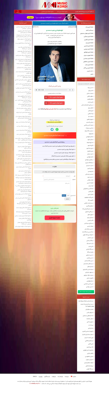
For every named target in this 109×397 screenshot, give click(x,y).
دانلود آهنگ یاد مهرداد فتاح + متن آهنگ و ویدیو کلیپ (23, 101)
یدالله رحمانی (90, 241)
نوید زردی (91, 186)
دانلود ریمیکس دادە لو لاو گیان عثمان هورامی (24, 68)
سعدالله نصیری (89, 163)
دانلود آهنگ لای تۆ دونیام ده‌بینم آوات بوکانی (23, 72)
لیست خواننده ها (86, 79)
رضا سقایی (90, 114)
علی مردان (90, 102)
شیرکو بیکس (90, 312)
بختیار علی (90, 328)
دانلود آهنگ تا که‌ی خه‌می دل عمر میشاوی (23, 198)
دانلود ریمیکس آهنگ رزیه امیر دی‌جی (24, 127)
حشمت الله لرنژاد (89, 131)
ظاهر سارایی (90, 353)
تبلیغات (54, 376)
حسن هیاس (90, 258)
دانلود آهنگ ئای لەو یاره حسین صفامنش (23, 131)
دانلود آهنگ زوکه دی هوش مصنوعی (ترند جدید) (24, 151)
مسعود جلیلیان (89, 272)
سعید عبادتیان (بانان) (87, 334)
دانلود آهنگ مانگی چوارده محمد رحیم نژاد (23, 208)
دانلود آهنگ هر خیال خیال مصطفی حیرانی (25, 171)
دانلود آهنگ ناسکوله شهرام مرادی (22, 226)
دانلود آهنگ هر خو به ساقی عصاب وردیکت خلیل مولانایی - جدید (23, 139)
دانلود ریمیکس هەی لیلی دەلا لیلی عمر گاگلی (23, 80)
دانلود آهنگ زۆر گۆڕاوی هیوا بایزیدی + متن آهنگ (24, 97)
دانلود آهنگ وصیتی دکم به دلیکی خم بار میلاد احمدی (23, 84)
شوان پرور (90, 108)
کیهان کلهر (90, 215)
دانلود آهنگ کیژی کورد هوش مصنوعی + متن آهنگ (24, 223)
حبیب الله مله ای (89, 261)
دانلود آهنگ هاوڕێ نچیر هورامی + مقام (23, 88)
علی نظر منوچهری (89, 197)
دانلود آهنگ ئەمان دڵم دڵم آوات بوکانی (23, 113)
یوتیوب (40, 376)
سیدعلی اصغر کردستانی (87, 105)
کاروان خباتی (90, 278)
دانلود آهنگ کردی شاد (62, 12)
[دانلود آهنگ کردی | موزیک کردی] (54, 5)
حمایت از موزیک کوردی (54, 218)
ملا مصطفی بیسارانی (88, 316)
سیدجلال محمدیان (88, 264)
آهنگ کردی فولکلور (71, 27)
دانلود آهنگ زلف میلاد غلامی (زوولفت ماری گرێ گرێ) (24, 190)
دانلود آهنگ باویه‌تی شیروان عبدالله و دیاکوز (24, 147)
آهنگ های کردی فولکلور (50, 109)
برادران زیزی (90, 217)
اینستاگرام (47, 376)
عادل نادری (90, 194)
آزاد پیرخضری (90, 347)
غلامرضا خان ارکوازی (88, 350)
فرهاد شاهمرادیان (88, 363)
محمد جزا (90, 116)
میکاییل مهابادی (89, 160)
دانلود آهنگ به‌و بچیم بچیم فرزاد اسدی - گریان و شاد (23, 212)
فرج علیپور (90, 145)
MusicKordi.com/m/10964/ (54, 122)
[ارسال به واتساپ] (57, 129)
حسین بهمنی (89, 287)
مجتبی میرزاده (89, 128)
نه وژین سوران (89, 360)
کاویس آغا (90, 200)
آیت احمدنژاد (90, 243)
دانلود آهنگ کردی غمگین (47, 12)
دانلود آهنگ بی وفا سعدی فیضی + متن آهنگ (23, 56)
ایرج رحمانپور (90, 148)
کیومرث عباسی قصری (87, 331)
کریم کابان (90, 111)
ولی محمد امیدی (89, 338)
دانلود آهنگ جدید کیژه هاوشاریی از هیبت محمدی (54, 23)
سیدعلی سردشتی (88, 223)
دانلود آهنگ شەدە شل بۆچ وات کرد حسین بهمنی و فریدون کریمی (23, 35)
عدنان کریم (90, 168)
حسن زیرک (90, 88)
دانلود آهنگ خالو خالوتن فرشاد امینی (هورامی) (23, 64)
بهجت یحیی (90, 226)
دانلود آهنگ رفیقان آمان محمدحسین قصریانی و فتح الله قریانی (24, 203)
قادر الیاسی (90, 220)
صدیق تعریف (90, 142)
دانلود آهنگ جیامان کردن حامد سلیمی (23, 135)
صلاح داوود (90, 140)
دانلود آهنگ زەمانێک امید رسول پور (23, 123)
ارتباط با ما (60, 376)
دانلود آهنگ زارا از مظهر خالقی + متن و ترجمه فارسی (23, 159)
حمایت (73, 376)
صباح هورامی (90, 281)
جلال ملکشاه (90, 319)
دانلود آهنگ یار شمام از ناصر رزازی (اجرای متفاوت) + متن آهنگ (23, 60)
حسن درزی (90, 177)
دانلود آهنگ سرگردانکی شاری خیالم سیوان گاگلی (24, 76)
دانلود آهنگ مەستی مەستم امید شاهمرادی (23, 92)
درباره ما (67, 376)
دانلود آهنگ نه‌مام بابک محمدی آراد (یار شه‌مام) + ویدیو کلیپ (23, 182)
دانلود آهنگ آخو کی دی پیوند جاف (22, 175)
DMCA (35, 376)
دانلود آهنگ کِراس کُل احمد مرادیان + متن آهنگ (24, 48)
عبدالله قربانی (89, 249)
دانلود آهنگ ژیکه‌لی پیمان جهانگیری (25, 219)
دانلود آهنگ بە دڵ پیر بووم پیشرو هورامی (23, 194)
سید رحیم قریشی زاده (87, 209)
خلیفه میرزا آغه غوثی (88, 235)
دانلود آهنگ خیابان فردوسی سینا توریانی (23, 143)
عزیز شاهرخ (90, 151)
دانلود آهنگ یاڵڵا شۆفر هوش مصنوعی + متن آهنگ (24, 52)
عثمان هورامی (89, 137)
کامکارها (91, 134)
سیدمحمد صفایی (88, 203)
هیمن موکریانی (89, 309)
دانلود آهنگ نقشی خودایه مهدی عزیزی (23, 167)
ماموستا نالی (90, 322)
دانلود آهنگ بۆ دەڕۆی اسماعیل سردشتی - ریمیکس (23, 27)
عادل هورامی (90, 157)
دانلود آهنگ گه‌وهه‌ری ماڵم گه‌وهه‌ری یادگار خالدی (24, 105)
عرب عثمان (90, 238)
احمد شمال (90, 154)
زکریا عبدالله (90, 252)
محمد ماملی (90, 93)
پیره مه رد (90, 325)
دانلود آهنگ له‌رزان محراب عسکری (22, 216)
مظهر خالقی (90, 96)
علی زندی (91, 246)
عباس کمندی (89, 122)
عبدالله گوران (90, 369)
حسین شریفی (89, 255)
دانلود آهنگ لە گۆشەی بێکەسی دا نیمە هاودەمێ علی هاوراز (23, 186)
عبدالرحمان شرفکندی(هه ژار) (86, 301)
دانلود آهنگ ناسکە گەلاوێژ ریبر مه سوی (23, 44)
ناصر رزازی (90, 90)
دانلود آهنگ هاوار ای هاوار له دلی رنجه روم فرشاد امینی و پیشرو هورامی (23, 118)
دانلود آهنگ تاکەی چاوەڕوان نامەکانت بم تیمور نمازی (24, 31)
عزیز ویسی (90, 171)
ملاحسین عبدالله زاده (87, 232)
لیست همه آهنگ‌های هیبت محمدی (54, 135)
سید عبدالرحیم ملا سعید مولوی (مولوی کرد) (87, 305)
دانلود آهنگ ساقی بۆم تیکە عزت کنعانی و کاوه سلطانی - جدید (23, 155)
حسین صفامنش (89, 229)
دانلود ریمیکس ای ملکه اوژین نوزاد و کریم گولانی (23, 163)
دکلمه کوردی (90, 71)
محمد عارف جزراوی (88, 275)
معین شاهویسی (89, 356)
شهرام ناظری (90, 119)
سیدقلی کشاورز (89, 212)
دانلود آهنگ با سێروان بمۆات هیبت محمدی (24, 40)
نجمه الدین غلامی (88, 125)
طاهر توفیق (90, 99)
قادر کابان (90, 191)
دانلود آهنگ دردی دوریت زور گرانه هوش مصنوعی (23, 178)
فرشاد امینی (90, 183)
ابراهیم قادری (89, 206)
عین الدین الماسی (88, 284)
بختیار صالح (90, 267)
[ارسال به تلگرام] (52, 129)
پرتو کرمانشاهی (89, 366)
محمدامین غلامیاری (88, 269)
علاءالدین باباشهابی (88, 189)
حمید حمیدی (89, 166)
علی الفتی (90, 344)
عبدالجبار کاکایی (89, 341)
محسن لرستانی (89, 174)
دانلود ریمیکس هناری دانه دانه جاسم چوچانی (24, 109)
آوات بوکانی (90, 180)
